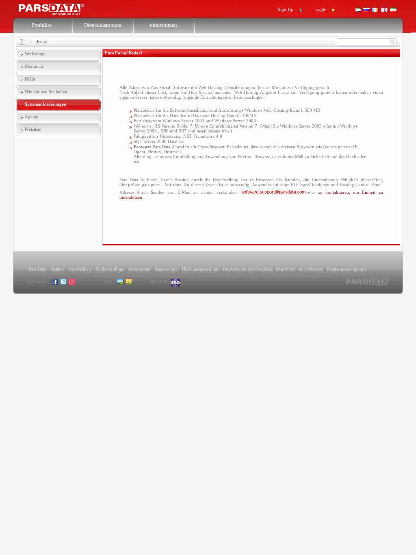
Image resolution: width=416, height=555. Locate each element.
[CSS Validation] (137, 284)
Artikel (57, 269)
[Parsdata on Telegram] (80, 284)
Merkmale (34, 66)
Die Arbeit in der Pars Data (248, 269)
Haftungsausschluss (200, 269)
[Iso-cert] (175, 282)
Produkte (42, 25)
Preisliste (33, 129)
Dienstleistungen (102, 25)
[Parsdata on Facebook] (55, 284)
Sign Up (285, 9)
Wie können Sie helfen (46, 91)
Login (321, 9)
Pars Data (37, 269)
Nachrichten (79, 269)
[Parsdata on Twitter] (63, 284)
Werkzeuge (35, 53)
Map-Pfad (285, 269)
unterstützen (163, 25)
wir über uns (311, 269)
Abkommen (139, 269)
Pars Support (59, 7)
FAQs (30, 78)
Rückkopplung (109, 269)
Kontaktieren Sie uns (346, 269)
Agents (31, 116)
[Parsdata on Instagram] (72, 284)
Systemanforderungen (45, 104)
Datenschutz (166, 269)
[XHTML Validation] (120, 284)
